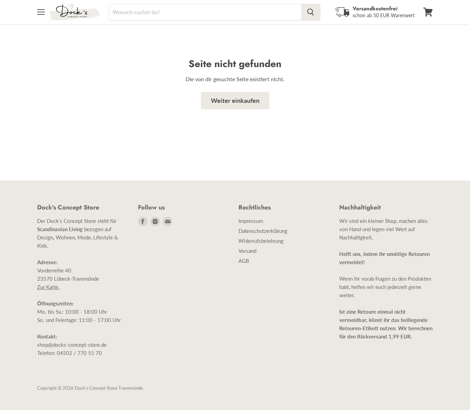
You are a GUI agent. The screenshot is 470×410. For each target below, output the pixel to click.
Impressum (250, 221)
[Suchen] (310, 12)
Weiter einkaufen (235, 100)
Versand (247, 251)
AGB (243, 261)
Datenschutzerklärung (262, 231)
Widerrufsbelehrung (261, 241)
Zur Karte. (48, 287)
